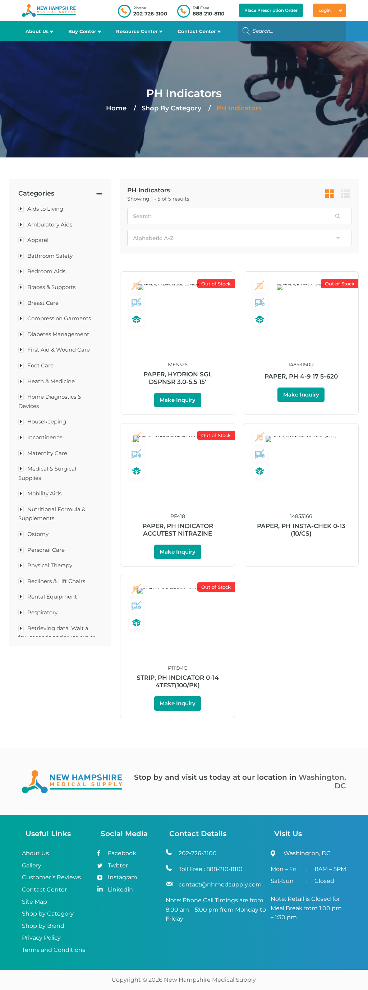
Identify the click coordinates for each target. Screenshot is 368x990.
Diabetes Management (58, 334)
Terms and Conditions (53, 950)
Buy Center (82, 31)
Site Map (34, 901)
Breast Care (43, 302)
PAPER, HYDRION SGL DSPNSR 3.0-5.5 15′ (177, 378)
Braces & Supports (51, 287)
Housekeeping (46, 421)
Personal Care (46, 549)
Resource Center (137, 31)
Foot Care (40, 365)
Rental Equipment (52, 596)
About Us (37, 31)
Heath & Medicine (51, 381)
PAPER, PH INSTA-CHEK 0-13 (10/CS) (301, 529)
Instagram (122, 877)
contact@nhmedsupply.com (220, 884)
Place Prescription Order (271, 10)
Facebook (122, 853)
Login (324, 10)
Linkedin (120, 889)
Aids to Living (45, 208)
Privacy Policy (41, 937)
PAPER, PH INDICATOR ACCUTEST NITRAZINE (177, 529)
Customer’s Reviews (51, 877)
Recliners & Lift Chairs (56, 581)
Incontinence (45, 437)
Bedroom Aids (46, 271)
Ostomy (38, 534)
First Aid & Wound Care (58, 349)
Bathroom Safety (50, 255)
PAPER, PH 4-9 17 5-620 (301, 376)
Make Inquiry (178, 400)
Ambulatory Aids (49, 224)
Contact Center (197, 31)
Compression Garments (59, 318)
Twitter (118, 865)
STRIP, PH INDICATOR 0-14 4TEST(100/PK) (178, 681)
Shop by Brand (43, 925)
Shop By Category (172, 108)
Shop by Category (48, 913)
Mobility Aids (44, 493)
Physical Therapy (49, 565)
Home (116, 108)
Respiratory (42, 612)
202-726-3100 (150, 13)
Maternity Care (47, 453)
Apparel (38, 240)
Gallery (31, 865)
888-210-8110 (209, 13)
